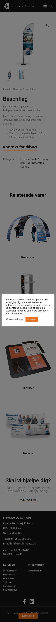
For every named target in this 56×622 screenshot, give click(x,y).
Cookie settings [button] (14, 319)
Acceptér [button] (31, 319)
